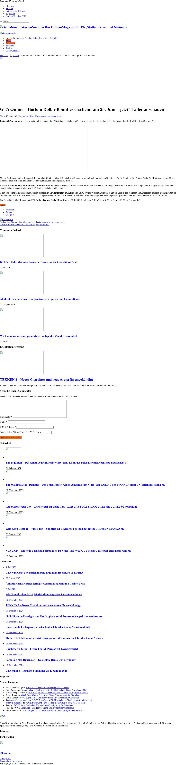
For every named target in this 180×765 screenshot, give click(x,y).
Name (3, 422)
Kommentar (6, 417)
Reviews (9, 48)
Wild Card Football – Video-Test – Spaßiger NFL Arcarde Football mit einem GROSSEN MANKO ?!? (65, 528)
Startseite (4, 55)
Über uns (10, 6)
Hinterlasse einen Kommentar (48, 116)
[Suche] (1, 21)
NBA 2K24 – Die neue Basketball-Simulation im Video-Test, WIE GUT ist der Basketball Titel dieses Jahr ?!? (69, 550)
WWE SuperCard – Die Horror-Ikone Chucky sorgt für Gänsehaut (58, 692)
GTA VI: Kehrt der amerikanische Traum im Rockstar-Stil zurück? (38, 262)
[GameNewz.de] (8, 33)
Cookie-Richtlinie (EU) (16, 16)
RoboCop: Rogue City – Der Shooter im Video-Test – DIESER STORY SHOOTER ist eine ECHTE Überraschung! (72, 506)
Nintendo (10, 45)
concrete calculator (14, 703)
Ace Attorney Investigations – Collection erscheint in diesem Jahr (32, 222)
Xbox (8, 40)
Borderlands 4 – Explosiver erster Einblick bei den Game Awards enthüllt (53, 690)
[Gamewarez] (6, 219)
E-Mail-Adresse (8, 427)
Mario (3, 116)
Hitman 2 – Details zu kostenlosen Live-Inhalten (47, 687)
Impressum (10, 13)
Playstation (10, 43)
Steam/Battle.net (13, 51)
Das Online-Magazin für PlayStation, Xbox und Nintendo (31, 38)
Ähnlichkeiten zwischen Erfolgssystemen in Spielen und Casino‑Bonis (39, 299)
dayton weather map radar (17, 700)
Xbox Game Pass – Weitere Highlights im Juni (24, 224)
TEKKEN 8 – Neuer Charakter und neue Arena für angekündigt (46, 379)
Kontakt (9, 8)
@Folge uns (5, 753)
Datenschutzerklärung (15, 11)
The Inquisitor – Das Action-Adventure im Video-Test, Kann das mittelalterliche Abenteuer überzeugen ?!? (67, 462)
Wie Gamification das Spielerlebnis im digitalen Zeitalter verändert (38, 336)
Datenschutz (5, 761)
